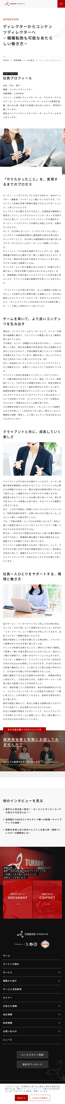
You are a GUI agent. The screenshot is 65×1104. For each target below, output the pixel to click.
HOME (6, 60)
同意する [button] (21, 1098)
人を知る (30, 60)
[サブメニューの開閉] (57, 972)
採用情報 (18, 60)
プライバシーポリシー (31, 1088)
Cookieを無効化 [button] (40, 1098)
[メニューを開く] (61, 4)
